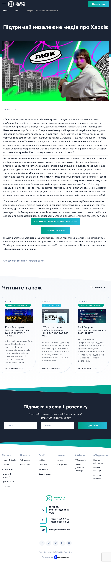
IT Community (81, 460)
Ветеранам (25, 464)
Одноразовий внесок (55, 230)
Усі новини (96, 287)
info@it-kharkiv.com (59, 529)
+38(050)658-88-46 (59, 521)
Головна (5, 11)
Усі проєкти (25, 460)
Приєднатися (8, 481)
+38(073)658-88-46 (59, 518)
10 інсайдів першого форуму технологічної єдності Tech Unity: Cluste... (17, 331)
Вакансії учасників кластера (79, 467)
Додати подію (45, 474)
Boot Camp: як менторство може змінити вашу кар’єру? (92, 330)
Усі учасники (7, 469)
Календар (43, 464)
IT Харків (5, 464)
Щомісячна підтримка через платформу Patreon (55, 221)
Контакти (6, 486)
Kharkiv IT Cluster (9, 460)
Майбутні (43, 460)
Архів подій (43, 469)
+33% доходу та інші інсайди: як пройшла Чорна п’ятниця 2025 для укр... (55, 331)
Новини (17, 11)
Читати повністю (13, 368)
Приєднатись (98, 4)
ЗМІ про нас (62, 464)
